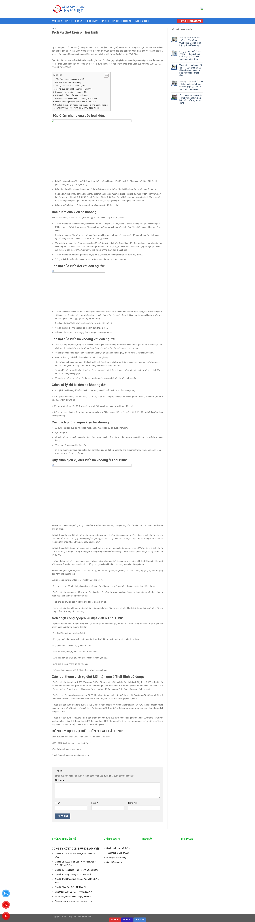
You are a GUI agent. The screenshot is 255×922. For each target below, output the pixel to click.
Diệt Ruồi (127, 21)
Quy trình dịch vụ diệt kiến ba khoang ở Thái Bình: (76, 98)
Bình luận (59, 780)
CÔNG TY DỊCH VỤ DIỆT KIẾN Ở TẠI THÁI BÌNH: (77, 108)
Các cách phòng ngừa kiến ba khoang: (71, 95)
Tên (57, 803)
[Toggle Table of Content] (105, 75)
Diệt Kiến (105, 21)
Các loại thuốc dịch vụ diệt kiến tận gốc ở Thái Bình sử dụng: (81, 105)
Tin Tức (55, 28)
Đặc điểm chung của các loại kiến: (70, 79)
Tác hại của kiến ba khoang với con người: (73, 89)
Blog (137, 21)
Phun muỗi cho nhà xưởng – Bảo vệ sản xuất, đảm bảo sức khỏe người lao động (191, 99)
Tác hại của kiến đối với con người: (70, 85)
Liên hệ (145, 21)
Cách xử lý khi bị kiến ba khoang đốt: (71, 92)
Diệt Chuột (92, 21)
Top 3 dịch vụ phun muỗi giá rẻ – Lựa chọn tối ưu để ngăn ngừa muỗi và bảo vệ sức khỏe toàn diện (190, 70)
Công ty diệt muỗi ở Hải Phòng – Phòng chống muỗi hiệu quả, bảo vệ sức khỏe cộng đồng (190, 55)
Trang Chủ (57, 21)
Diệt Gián (116, 21)
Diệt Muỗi (79, 21)
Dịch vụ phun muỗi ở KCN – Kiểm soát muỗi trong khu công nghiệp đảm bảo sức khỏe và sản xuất (191, 85)
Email (94, 803)
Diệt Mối (68, 21)
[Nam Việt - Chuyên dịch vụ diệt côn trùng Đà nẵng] (72, 9)
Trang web (133, 803)
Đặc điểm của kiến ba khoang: (68, 82)
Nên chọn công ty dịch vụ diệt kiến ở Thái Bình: (75, 102)
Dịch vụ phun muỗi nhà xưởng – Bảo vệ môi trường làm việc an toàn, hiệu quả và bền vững (190, 41)
